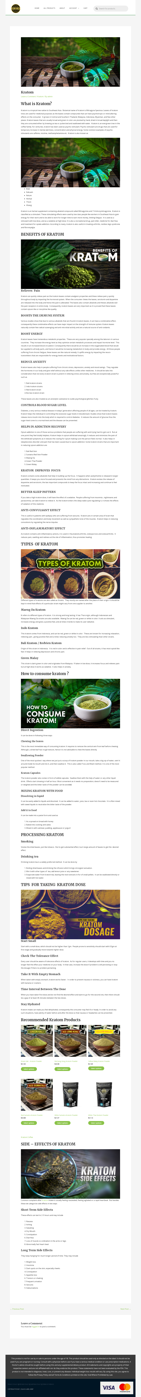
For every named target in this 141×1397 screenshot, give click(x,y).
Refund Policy (24, 1384)
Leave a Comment (28, 96)
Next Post (126, 1309)
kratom (45, 1200)
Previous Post (17, 1309)
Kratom (40, 96)
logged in (35, 1326)
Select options (29, 1069)
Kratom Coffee (27, 1137)
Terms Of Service (48, 1384)
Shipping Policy (36, 1384)
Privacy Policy (13, 1384)
